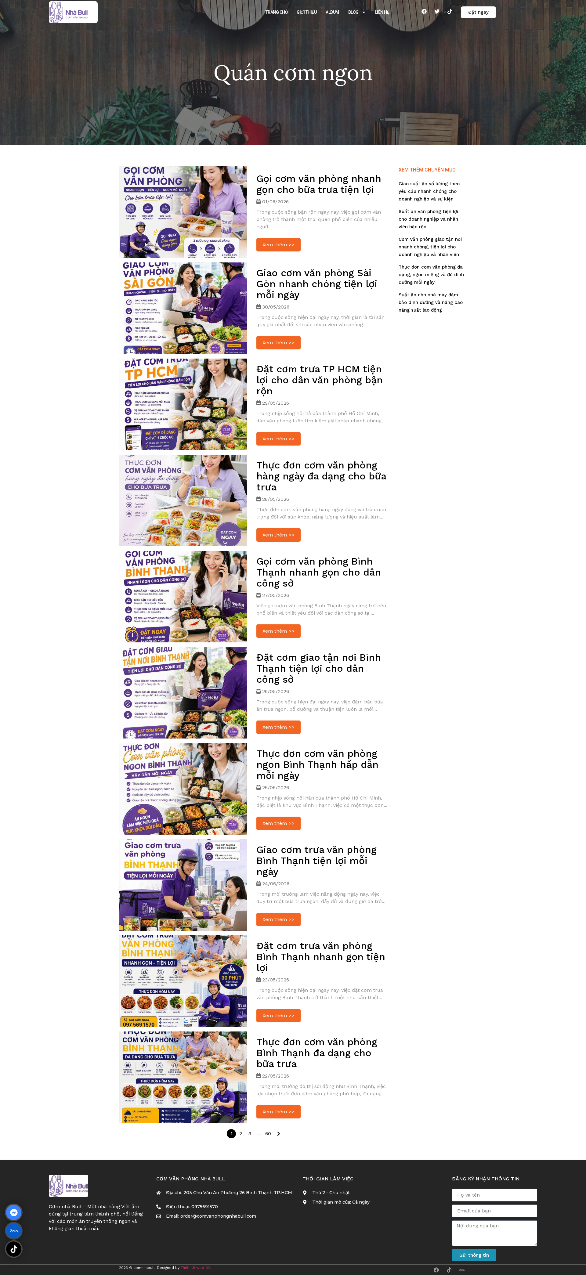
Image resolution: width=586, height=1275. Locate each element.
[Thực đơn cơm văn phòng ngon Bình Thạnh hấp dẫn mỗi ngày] (183, 789)
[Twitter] (437, 11)
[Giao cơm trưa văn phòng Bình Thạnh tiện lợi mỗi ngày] (183, 885)
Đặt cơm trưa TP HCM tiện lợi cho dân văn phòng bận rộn (319, 380)
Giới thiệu (307, 12)
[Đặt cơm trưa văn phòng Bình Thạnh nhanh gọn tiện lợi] (183, 981)
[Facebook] (424, 11)
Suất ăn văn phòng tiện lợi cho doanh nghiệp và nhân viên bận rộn (428, 219)
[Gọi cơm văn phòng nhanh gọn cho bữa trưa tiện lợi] (183, 212)
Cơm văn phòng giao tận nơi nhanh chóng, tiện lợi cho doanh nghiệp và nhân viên (430, 247)
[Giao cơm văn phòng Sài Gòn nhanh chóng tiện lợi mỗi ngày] (183, 308)
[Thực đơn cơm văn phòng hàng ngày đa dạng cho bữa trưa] (183, 500)
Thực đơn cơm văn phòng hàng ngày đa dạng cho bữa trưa (321, 476)
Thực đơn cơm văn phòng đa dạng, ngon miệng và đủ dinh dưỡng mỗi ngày (431, 274)
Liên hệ (382, 12)
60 (268, 1133)
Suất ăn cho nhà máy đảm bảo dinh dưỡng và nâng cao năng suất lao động (431, 302)
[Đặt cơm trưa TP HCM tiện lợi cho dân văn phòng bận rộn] (183, 404)
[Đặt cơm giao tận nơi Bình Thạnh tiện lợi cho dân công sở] (183, 693)
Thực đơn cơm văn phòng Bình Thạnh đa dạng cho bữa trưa (316, 1053)
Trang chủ (277, 12)
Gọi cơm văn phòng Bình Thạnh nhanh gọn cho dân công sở (318, 572)
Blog (353, 12)
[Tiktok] (449, 11)
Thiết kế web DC (196, 1268)
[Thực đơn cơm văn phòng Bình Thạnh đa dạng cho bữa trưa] (183, 1077)
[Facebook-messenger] (14, 1212)
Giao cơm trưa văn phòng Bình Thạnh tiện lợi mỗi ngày (316, 860)
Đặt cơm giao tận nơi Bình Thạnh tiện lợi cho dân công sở (318, 668)
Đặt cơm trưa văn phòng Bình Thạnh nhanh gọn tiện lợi (320, 956)
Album (332, 12)
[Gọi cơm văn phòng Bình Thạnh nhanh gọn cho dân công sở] (183, 596)
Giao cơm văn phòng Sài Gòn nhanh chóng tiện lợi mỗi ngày (316, 284)
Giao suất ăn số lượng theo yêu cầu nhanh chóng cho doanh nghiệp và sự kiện (429, 191)
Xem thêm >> (278, 244)
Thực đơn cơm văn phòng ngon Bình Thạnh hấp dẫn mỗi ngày (317, 764)
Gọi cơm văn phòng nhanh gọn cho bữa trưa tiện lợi (318, 184)
